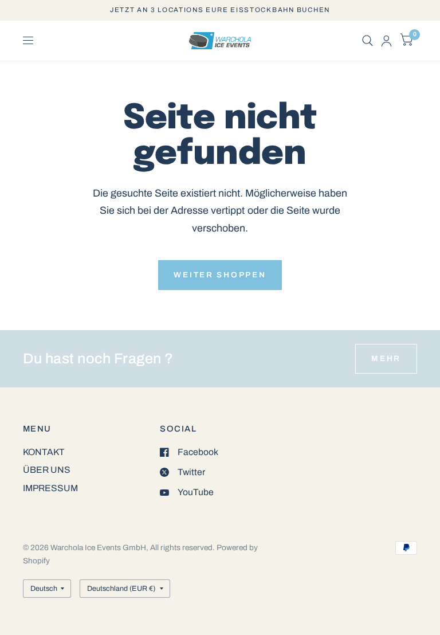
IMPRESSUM (50, 488)
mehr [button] (386, 358)
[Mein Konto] (386, 41)
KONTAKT (44, 452)
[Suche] (367, 41)
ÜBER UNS (46, 470)
